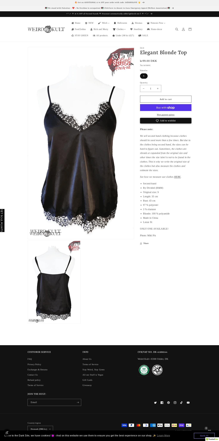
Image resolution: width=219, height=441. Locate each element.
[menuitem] (76, 23)
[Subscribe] (77, 402)
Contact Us (33, 375)
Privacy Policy (34, 364)
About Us (87, 359)
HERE (177, 177)
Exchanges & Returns (37, 370)
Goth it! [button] (204, 435)
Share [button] (146, 243)
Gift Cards (87, 380)
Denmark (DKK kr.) (39, 429)
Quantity (144, 83)
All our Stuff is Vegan (93, 375)
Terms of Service (36, 385)
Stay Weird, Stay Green (93, 370)
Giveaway (87, 385)
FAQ (30, 359)
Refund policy (34, 380)
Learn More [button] (163, 435)
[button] (177, 29)
